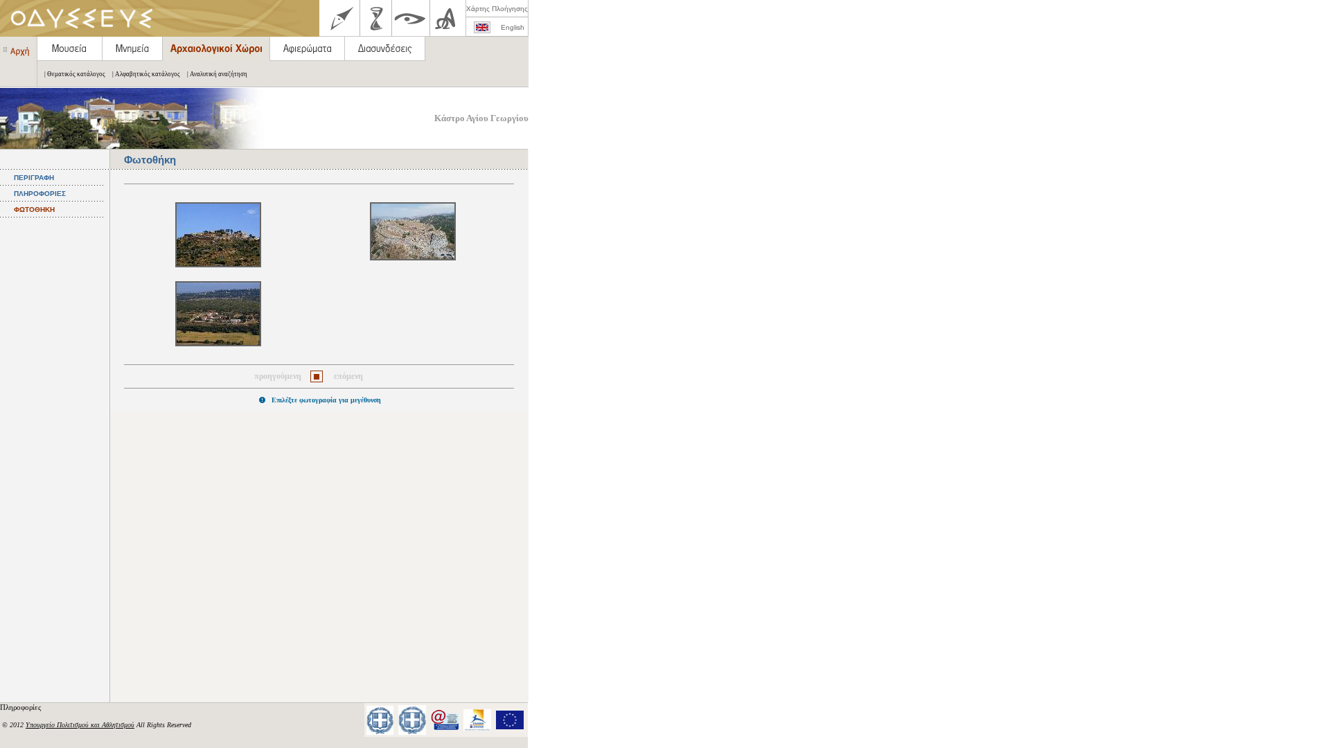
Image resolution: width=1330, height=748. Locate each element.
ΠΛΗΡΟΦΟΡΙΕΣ (40, 193)
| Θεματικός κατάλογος (74, 74)
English (512, 27)
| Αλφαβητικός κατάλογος (146, 74)
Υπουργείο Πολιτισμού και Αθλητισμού (80, 725)
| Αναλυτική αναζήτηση (217, 74)
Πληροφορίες (21, 707)
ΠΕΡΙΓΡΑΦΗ (34, 177)
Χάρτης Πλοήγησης (497, 8)
